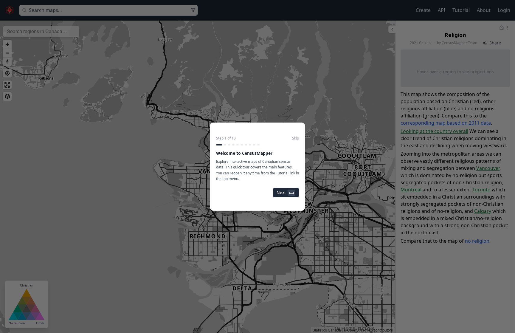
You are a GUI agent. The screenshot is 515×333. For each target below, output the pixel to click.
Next (281, 192)
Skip (295, 138)
